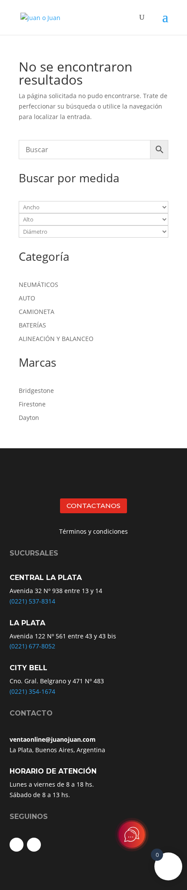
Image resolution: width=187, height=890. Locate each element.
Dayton (29, 417)
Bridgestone (36, 390)
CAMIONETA (36, 311)
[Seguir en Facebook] (16, 845)
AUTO (27, 298)
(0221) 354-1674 (32, 691)
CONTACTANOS (93, 505)
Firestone (32, 404)
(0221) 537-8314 (32, 601)
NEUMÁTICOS (38, 284)
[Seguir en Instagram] (34, 845)
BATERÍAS (32, 325)
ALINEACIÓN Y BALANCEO (56, 338)
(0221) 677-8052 (32, 646)
